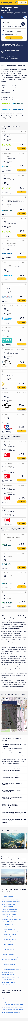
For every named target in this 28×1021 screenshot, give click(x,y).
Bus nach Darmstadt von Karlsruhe (10, 937)
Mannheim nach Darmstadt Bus (9, 954)
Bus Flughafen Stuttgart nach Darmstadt (11, 1012)
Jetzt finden (22, 148)
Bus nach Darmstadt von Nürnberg (10, 957)
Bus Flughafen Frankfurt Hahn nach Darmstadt (12, 1004)
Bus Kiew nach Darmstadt (7, 944)
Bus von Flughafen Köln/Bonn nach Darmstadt (12, 1009)
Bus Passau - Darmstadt (7, 972)
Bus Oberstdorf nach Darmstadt (9, 962)
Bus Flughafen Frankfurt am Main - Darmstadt (12, 1007)
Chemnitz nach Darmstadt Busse (9, 909)
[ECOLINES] (18, 110)
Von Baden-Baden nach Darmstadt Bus (11, 901)
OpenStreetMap (19, 731)
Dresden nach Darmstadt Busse (9, 914)
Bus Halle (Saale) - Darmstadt (8, 927)
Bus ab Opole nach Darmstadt (8, 964)
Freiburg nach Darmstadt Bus (8, 921)
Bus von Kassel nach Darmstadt (9, 939)
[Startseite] (7, 2)
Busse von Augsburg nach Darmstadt (10, 899)
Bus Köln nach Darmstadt (7, 947)
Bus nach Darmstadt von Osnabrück (10, 967)
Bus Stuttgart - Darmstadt (8, 979)
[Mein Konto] (15, 2)
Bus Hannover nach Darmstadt (9, 929)
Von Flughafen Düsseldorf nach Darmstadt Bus (12, 1002)
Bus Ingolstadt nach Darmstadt (9, 934)
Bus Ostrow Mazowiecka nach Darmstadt (11, 969)
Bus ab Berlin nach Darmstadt (8, 904)
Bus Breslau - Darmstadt (7, 906)
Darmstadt (22, 699)
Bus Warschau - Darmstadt (8, 984)
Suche (3, 755)
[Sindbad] (6, 110)
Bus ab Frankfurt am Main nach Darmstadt (11, 919)
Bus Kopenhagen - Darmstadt (8, 949)
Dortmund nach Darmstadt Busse (9, 911)
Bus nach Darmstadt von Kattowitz (10, 942)
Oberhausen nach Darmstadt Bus (9, 959)
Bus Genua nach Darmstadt (8, 924)
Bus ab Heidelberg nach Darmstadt (10, 931)
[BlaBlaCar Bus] (18, 103)
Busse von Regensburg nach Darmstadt (11, 977)
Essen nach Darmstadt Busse (8, 916)
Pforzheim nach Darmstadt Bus (9, 974)
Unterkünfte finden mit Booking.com (13, 34)
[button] (18, 705)
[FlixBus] (6, 103)
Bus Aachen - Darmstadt (7, 896)
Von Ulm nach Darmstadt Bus (8, 982)
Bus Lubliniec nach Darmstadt (8, 952)
